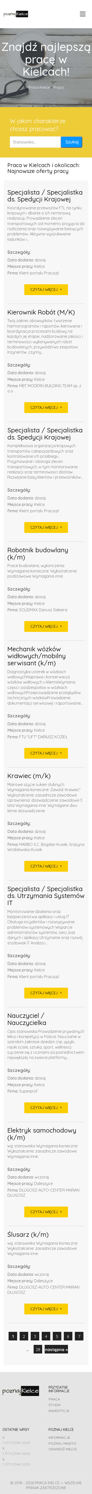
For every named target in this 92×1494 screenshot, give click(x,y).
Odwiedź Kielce (63, 1449)
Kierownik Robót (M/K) (41, 312)
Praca (54, 1399)
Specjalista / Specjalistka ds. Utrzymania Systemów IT (46, 896)
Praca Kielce (39, 87)
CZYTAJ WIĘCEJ (44, 289)
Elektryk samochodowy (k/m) (41, 1134)
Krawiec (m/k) (29, 776)
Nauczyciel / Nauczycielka (26, 1019)
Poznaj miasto (62, 1443)
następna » (56, 1349)
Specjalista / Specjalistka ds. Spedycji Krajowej (45, 196)
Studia (55, 1405)
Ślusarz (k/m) (28, 1234)
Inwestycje (59, 1411)
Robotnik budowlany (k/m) (37, 554)
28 (38, 1349)
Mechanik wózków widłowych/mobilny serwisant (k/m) (36, 656)
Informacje (59, 1437)
